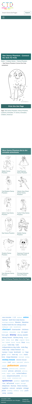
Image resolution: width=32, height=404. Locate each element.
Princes (11, 371)
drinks (8, 340)
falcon (27, 340)
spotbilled (17, 381)
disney (13, 335)
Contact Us (25, 399)
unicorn (12, 388)
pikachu (26, 362)
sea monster (7, 317)
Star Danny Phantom (11, 110)
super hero (25, 381)
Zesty (4, 393)
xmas (21, 390)
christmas (5, 332)
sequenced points (13, 376)
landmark (17, 352)
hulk (17, 345)
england (21, 340)
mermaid (21, 357)
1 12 (14, 317)
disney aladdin (22, 335)
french (13, 342)
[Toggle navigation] (3, 17)
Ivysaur (5, 352)
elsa (16, 340)
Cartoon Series (11, 61)
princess (18, 371)
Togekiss (5, 388)
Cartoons (4, 112)
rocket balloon (21, 373)
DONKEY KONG (18, 337)
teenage (23, 383)
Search (27, 12)
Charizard (6, 329)
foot (3, 342)
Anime (26, 317)
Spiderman (7, 380)
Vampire (19, 388)
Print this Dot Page (16, 106)
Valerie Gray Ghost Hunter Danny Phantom (23, 193)
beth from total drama (16, 320)
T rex (3, 383)
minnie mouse (21, 360)
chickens (25, 329)
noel (9, 362)
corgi (18, 332)
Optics (14, 362)
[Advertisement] (16, 35)
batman (5, 320)
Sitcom (4, 378)
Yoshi (26, 390)
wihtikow (16, 390)
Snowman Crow (16, 378)
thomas (13, 386)
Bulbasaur (5, 327)
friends (18, 342)
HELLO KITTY (11, 345)
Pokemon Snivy (13, 368)
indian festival (16, 350)
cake (10, 327)
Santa (4, 376)
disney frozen (7, 337)
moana (4, 362)
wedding (9, 390)
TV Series (17, 112)
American (10, 114)
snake (9, 378)
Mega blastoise (11, 357)
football (8, 342)
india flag (24, 347)
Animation (23, 112)
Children (3, 114)
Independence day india (11, 347)
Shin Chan (24, 376)
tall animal (10, 383)
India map (5, 350)
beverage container (8, 322)
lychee (9, 354)
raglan (8, 373)
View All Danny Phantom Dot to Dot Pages (16, 279)
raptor (13, 373)
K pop (11, 352)
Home (3, 61)
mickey (27, 357)
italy (23, 349)
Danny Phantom (22, 61)
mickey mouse (8, 360)
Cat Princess (17, 327)
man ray (15, 354)
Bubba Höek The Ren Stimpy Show (14, 325)
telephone (6, 386)
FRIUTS (23, 342)
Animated (10, 112)
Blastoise (25, 322)
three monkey (22, 386)
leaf (23, 352)
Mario (21, 354)
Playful (4, 366)
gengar (4, 345)
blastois (18, 322)
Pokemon (13, 365)
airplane (19, 317)
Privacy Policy (26, 401)
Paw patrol (20, 362)
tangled (17, 383)
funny (28, 342)
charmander (16, 329)
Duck (12, 340)
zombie (10, 393)
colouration (12, 332)
